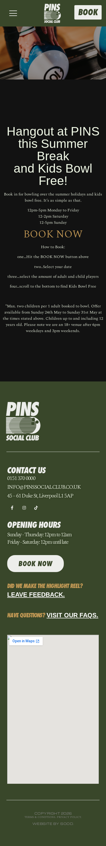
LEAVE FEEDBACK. (36, 594)
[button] (13, 13)
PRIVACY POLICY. (69, 817)
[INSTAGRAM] (24, 508)
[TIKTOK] (36, 508)
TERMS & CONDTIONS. (40, 817)
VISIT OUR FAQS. (72, 615)
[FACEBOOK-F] (12, 508)
